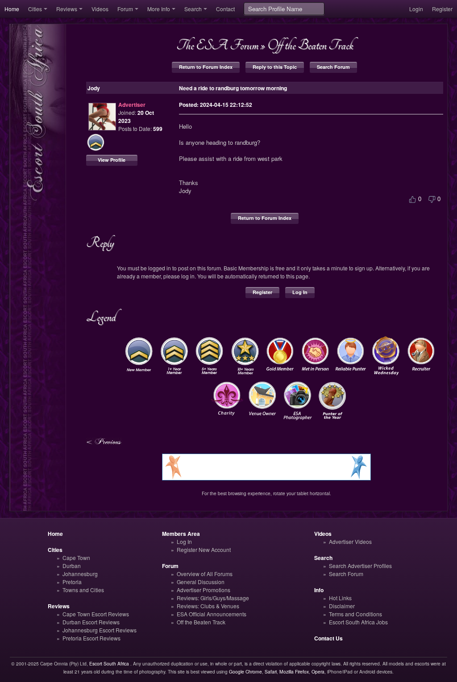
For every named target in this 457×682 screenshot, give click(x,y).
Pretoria (72, 581)
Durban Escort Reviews (91, 622)
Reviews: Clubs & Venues (208, 606)
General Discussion (200, 581)
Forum (125, 9)
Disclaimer (342, 606)
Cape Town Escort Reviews (95, 614)
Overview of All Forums (205, 573)
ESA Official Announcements (211, 614)
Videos (99, 9)
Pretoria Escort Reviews (91, 638)
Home (11, 9)
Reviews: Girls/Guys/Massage (213, 598)
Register (442, 9)
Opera (318, 671)
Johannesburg (80, 573)
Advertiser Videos (350, 541)
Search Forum (333, 66)
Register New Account (204, 549)
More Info (158, 9)
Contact (225, 9)
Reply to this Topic (275, 66)
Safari (271, 671)
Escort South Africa (109, 663)
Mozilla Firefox (294, 671)
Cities (35, 9)
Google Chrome (245, 671)
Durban (71, 565)
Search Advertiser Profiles (360, 565)
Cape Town (76, 557)
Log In (299, 292)
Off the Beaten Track (310, 45)
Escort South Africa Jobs (358, 622)
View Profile (111, 159)
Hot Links (340, 598)
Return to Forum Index (206, 66)
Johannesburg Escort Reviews (99, 630)
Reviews (66, 9)
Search (193, 9)
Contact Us (328, 638)
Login (416, 9)
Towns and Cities (83, 590)
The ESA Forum (217, 45)
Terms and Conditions (355, 614)
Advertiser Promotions (203, 590)
